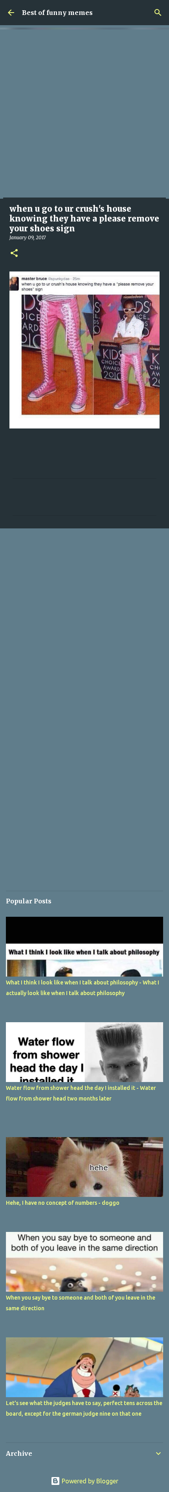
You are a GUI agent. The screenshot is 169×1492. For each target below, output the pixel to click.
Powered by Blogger (89, 1481)
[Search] (158, 12)
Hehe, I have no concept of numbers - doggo (62, 1203)
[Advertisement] (84, 114)
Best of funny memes (57, 13)
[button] (14, 253)
